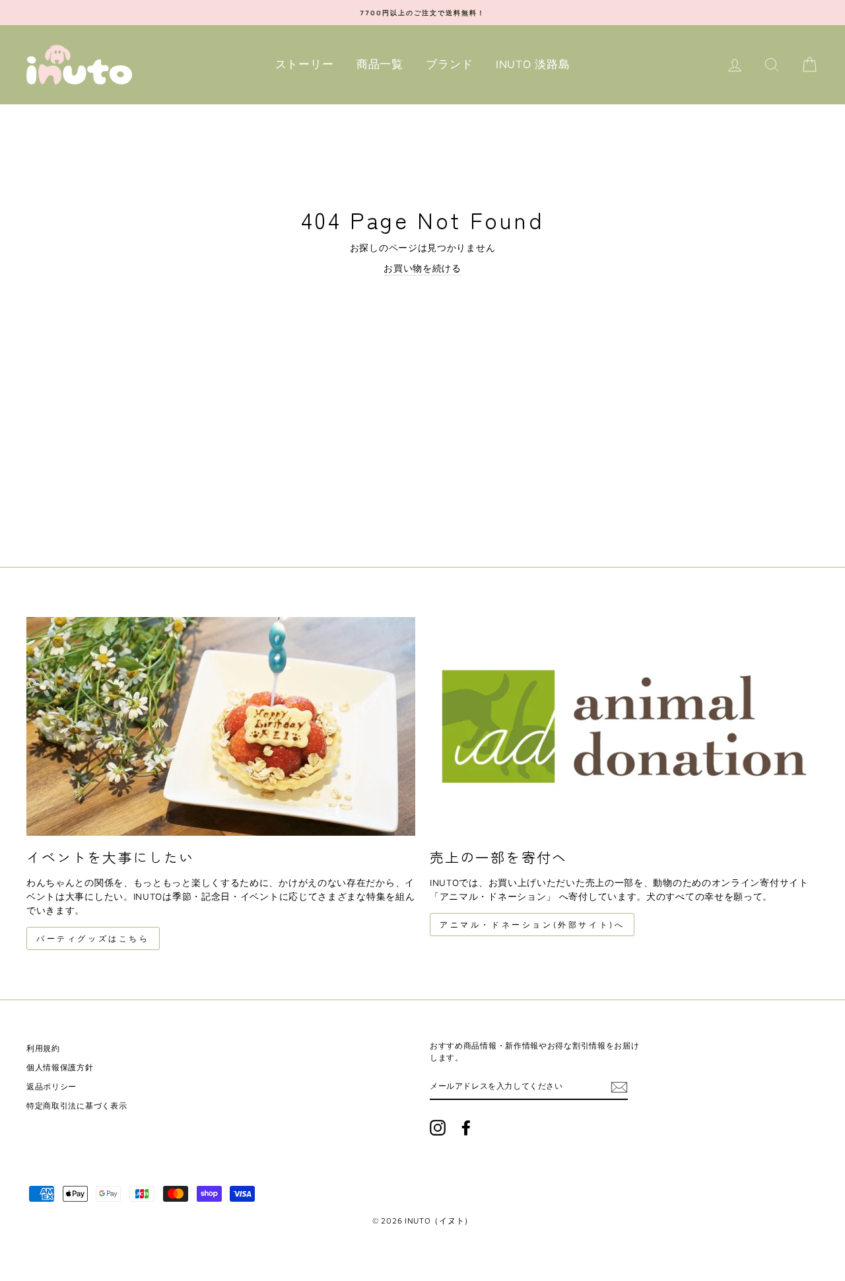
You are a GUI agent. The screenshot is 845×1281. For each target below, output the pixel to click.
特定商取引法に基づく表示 (76, 1105)
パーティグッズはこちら (93, 938)
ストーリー (304, 64)
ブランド (449, 64)
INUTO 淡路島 (533, 64)
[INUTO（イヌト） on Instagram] (438, 1128)
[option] (422, 12)
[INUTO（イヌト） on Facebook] (466, 1128)
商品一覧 (379, 64)
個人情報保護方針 (60, 1067)
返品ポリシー (51, 1086)
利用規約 (43, 1048)
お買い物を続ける (422, 268)
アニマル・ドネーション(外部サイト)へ (532, 925)
